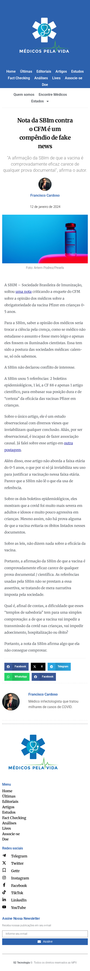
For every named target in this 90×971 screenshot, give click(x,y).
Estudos (77, 71)
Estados (37, 101)
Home (11, 71)
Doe (45, 85)
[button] (16, 667)
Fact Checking (19, 78)
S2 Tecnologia (21, 962)
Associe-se (73, 78)
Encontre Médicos (53, 94)
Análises (41, 78)
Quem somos (24, 94)
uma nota (24, 291)
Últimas (26, 71)
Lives (56, 78)
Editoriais (43, 71)
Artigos (61, 71)
